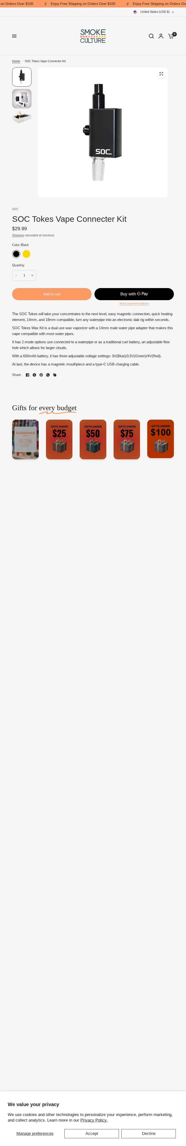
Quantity (18, 265)
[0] (170, 36)
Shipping (18, 235)
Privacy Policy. (94, 1120)
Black (16, 254)
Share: (17, 374)
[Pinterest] (41, 375)
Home (16, 61)
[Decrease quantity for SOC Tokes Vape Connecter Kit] (16, 275)
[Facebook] (28, 375)
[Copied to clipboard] (55, 375)
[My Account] (161, 36)
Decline (148, 1133)
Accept (91, 1133)
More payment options (134, 303)
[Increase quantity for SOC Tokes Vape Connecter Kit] (32, 275)
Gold (26, 254)
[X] (34, 375)
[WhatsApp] (48, 375)
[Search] (151, 36)
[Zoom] (161, 73)
